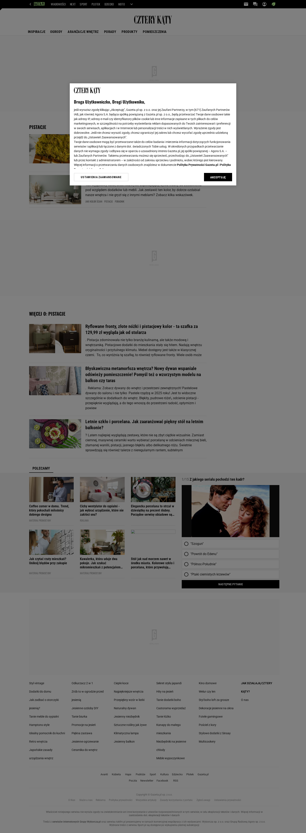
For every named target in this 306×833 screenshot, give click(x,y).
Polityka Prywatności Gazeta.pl (197, 164)
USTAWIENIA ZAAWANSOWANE (101, 177)
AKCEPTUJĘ (218, 177)
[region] (153, 134)
